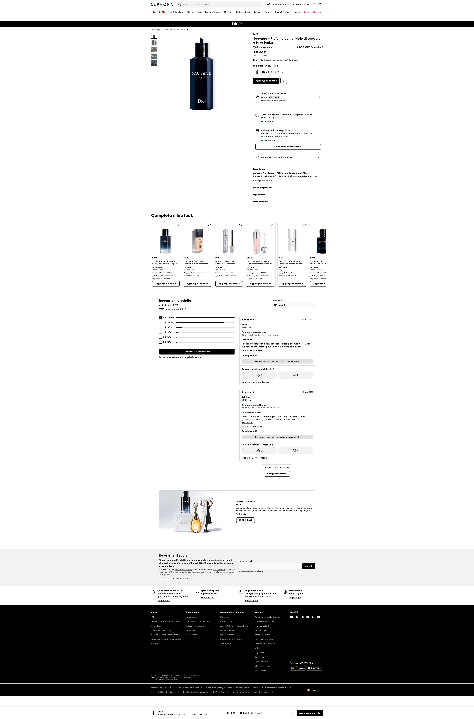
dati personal (219, 570)
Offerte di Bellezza (193, 675)
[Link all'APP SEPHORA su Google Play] (298, 668)
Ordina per (277, 300)
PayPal (287, 60)
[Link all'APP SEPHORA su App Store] (314, 668)
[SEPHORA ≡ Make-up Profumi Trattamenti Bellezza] (162, 4)
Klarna (295, 60)
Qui (152, 677)
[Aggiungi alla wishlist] (178, 225)
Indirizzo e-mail (245, 561)
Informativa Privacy (183, 570)
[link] (197, 352)
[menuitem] (278, 4)
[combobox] (294, 305)
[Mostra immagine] (154, 36)
